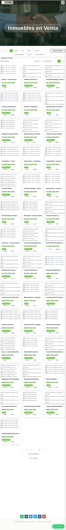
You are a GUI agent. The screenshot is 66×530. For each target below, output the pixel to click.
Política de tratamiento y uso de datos (24, 521)
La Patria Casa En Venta (32, 406)
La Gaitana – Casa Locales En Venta (8, 162)
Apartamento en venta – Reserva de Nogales (54, 108)
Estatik (35, 458)
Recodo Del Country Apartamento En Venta (10, 271)
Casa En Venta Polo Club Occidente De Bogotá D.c (10, 298)
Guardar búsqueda (58, 50)
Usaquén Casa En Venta (10, 134)
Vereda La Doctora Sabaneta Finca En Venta (32, 80)
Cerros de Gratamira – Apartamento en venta (9, 407)
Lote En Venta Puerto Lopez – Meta (9, 108)
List (63, 61)
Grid (59, 61)
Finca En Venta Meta (53, 325)
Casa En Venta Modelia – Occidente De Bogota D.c (54, 407)
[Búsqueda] (11, 50)
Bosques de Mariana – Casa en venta (53, 271)
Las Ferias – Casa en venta (11, 243)
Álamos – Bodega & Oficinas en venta (30, 108)
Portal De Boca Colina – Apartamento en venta (10, 216)
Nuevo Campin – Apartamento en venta (54, 380)
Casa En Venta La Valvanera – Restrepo (9, 325)
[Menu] (63, 2)
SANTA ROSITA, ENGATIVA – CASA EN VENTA (55, 244)
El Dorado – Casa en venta (33, 216)
